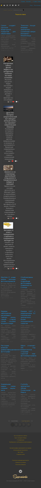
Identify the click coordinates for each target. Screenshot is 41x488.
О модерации (20, 440)
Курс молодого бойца (20, 438)
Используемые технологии (20, 450)
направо (26, 421)
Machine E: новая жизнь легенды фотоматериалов (8, 279)
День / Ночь (37, 1)
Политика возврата (20, 464)
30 (28, 424)
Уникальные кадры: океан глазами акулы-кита (8, 387)
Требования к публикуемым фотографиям (20, 442)
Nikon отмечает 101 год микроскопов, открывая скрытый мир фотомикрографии (28, 351)
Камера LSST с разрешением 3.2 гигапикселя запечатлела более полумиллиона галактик (28, 317)
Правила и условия (20, 462)
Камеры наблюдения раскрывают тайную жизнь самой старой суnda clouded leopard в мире (8, 317)
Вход (31, 5)
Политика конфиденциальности (20, 460)
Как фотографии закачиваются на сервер (20, 448)
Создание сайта (20, 454)
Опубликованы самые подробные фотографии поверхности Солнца (27, 282)
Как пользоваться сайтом (20, 435)
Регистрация (37, 5)
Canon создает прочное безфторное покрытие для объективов (8, 29)
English (23, 1)
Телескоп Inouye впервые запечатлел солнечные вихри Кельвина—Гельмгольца (28, 30)
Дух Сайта (20, 452)
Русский (28, 1)
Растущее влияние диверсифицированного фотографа (11, 349)
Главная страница (7, 10)
